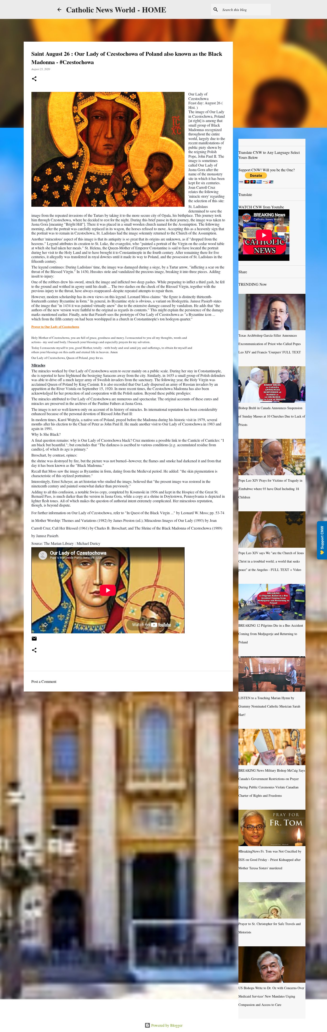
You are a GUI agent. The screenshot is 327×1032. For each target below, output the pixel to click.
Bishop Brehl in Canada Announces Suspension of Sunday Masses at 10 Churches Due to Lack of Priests (271, 416)
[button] (34, 79)
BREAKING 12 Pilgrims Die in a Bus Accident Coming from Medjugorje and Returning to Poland (270, 633)
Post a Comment (43, 681)
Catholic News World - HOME (116, 9)
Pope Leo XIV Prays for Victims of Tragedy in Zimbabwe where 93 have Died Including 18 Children (270, 488)
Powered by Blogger (166, 1025)
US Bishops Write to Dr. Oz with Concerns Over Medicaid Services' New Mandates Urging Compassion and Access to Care (271, 996)
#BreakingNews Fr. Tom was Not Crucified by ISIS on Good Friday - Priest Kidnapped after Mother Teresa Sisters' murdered (269, 859)
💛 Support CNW (322, 540)
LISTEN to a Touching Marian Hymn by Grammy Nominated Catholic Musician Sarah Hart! (269, 706)
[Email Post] (34, 640)
